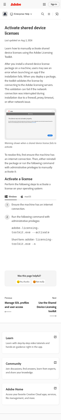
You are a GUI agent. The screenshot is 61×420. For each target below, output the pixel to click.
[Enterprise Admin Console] (56, 14)
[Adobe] (15, 4)
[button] (44, 4)
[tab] (11, 196)
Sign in (54, 4)
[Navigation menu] (4, 4)
